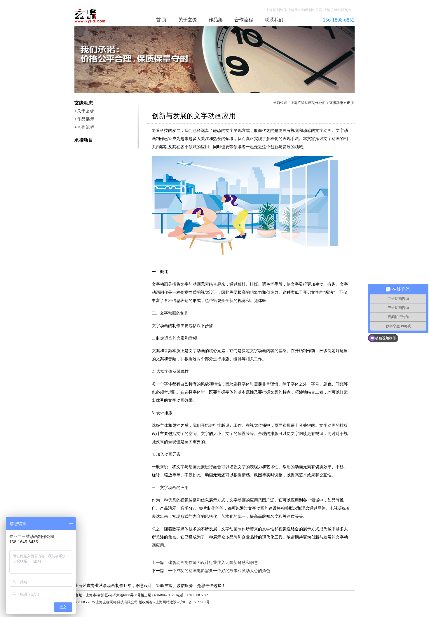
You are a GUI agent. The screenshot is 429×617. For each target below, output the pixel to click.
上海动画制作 (101, 16)
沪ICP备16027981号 (194, 602)
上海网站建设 (166, 602)
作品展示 (86, 119)
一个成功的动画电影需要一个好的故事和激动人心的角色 (219, 571)
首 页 (161, 19)
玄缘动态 (336, 103)
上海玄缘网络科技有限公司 (117, 602)
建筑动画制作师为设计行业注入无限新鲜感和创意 (213, 562)
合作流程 (243, 19)
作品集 (216, 19)
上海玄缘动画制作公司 (308, 103)
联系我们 (274, 19)
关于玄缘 (187, 19)
